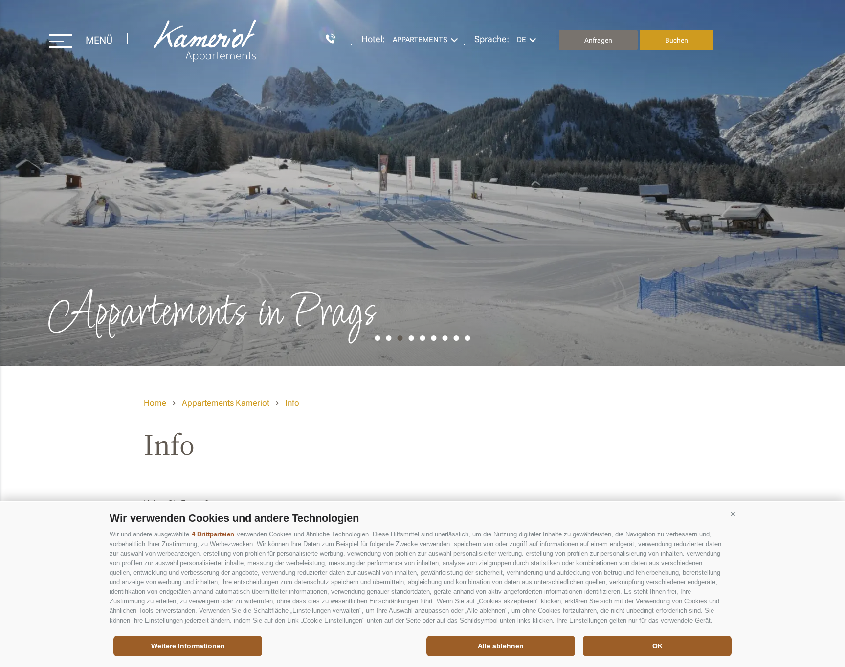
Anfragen (598, 40)
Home (155, 403)
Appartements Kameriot (206, 40)
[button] (733, 514)
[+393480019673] (325, 36)
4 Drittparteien (213, 534)
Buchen (676, 40)
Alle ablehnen (501, 646)
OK (657, 646)
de (521, 39)
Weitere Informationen (188, 646)
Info (292, 403)
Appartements (420, 39)
